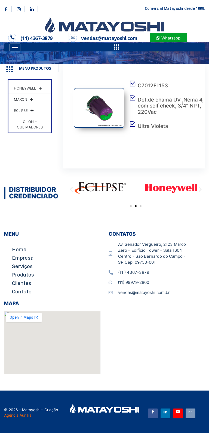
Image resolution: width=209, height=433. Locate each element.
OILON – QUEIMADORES (30, 124)
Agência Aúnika (18, 415)
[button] (71, 189)
